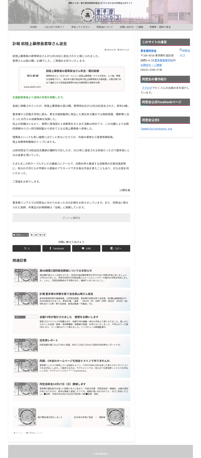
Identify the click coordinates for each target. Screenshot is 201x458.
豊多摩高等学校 (163, 60)
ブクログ (147, 88)
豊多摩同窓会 (148, 50)
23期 (35, 234)
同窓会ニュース (22, 234)
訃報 (43, 234)
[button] (116, 248)
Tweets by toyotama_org (156, 128)
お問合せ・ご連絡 (151, 65)
